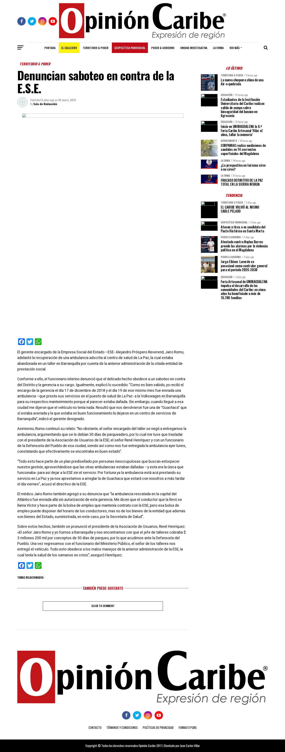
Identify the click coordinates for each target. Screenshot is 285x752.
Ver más (235, 47)
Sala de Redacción (45, 104)
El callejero (69, 47)
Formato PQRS (188, 727)
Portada (49, 47)
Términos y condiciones (122, 727)
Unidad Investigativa (193, 47)
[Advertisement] (234, 332)
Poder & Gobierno (162, 47)
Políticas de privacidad (158, 727)
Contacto (94, 727)
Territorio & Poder (95, 47)
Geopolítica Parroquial (129, 47)
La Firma (218, 47)
